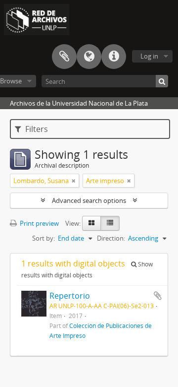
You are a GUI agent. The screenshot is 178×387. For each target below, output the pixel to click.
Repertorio (69, 295)
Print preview (38, 223)
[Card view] (91, 223)
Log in (149, 56)
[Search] (162, 81)
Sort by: (43, 238)
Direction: (111, 238)
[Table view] (110, 223)
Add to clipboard (158, 296)
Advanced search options (89, 200)
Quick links (113, 56)
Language (89, 56)
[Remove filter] (74, 181)
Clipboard (64, 56)
